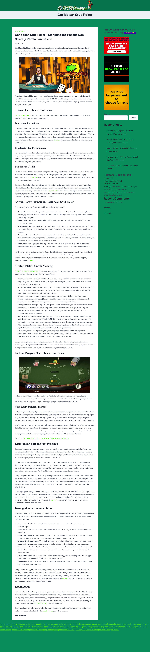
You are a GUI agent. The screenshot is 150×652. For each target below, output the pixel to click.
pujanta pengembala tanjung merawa (56, 624)
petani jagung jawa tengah (114, 627)
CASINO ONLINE (20, 31)
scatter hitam (48, 611)
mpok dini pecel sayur (117, 624)
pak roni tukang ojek (134, 627)
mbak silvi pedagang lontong (42, 630)
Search (107, 114)
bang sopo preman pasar (54, 627)
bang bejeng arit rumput (31, 624)
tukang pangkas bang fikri (75, 627)
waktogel (107, 187)
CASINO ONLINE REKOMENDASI (28, 271)
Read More (20, 615)
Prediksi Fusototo (111, 184)
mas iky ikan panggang (82, 624)
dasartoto (108, 213)
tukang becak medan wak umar (30, 627)
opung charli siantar (95, 627)
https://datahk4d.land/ (113, 181)
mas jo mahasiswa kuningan (66, 630)
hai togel (54, 500)
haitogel (107, 208)
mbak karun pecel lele (135, 624)
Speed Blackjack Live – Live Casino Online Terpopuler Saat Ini (46, 438)
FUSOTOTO (108, 178)
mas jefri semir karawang (10, 624)
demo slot (57, 140)
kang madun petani (100, 624)
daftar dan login (130, 187)
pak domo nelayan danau (108, 630)
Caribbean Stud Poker (23, 115)
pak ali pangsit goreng (21, 630)
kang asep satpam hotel (88, 630)
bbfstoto (30, 260)
